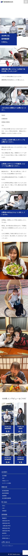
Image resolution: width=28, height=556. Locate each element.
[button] (4, 472)
